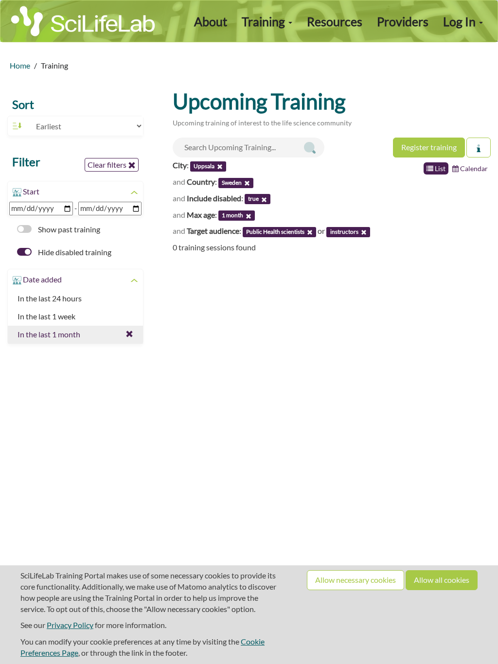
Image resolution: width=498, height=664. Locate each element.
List (439, 168)
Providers (402, 21)
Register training (429, 147)
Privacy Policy (70, 624)
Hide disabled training (73, 252)
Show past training (68, 229)
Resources (334, 21)
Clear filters (108, 164)
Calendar (473, 168)
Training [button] (264, 21)
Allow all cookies (441, 579)
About (210, 21)
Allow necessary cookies (355, 579)
